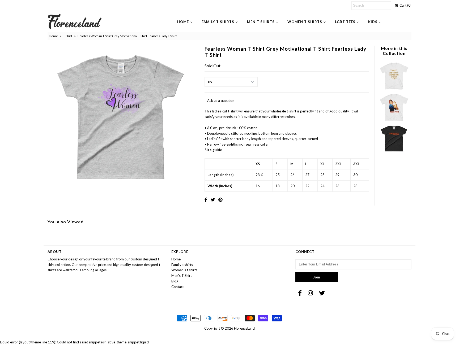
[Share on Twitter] (213, 199)
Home (53, 36)
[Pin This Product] (220, 199)
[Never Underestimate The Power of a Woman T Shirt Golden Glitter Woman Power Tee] (394, 89)
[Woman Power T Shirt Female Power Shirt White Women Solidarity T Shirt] (394, 121)
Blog (174, 281)
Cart (404, 5)
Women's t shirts (184, 270)
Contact (177, 287)
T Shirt (67, 36)
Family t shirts (182, 265)
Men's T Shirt (181, 275)
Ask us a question (220, 100)
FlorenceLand (244, 328)
